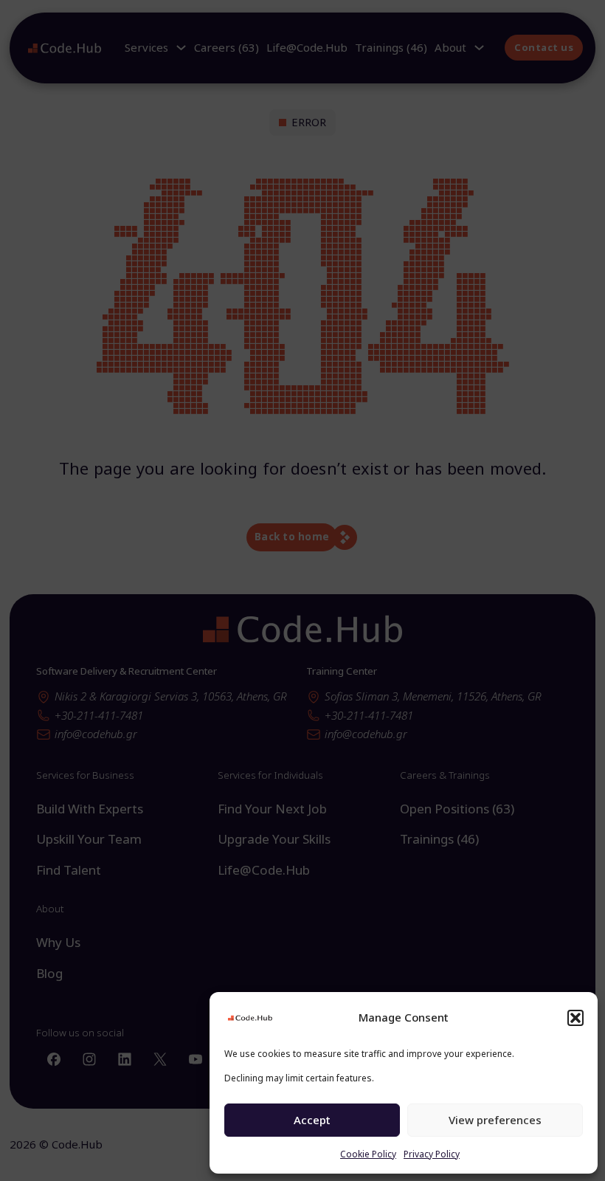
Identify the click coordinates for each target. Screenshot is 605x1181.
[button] (575, 1017)
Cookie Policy (368, 1154)
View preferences (495, 1119)
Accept (312, 1119)
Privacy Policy (432, 1154)
